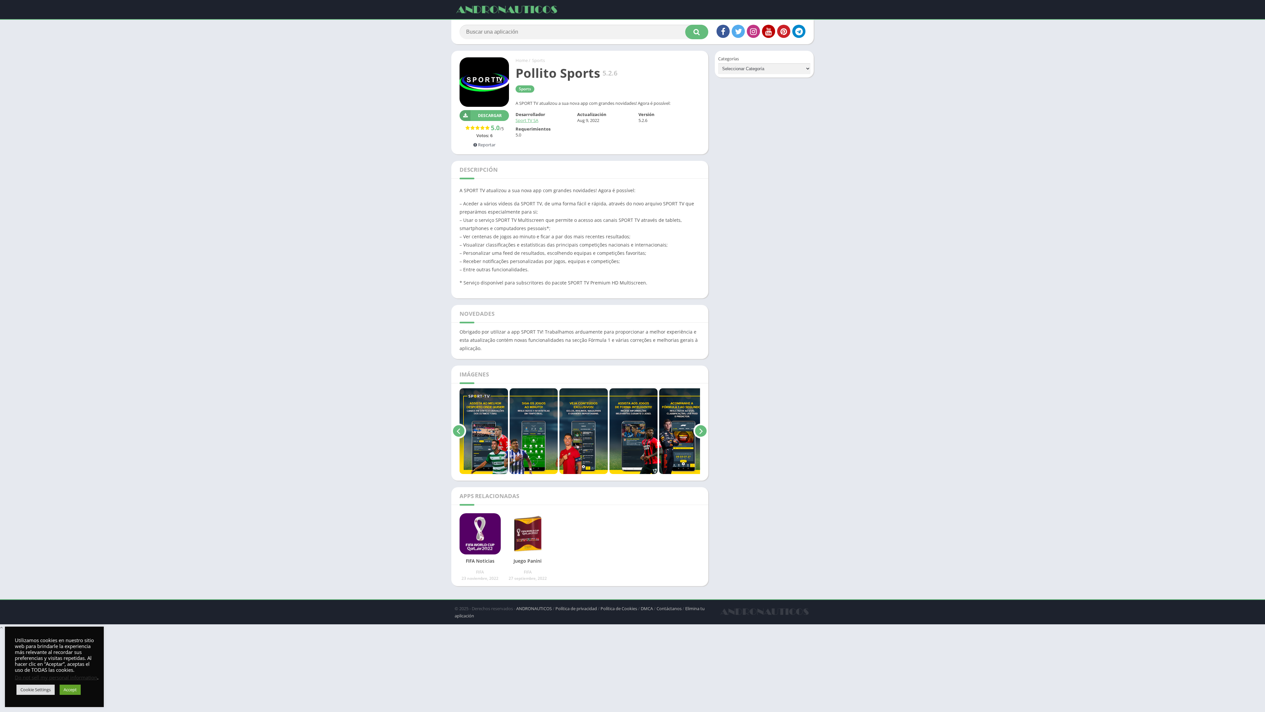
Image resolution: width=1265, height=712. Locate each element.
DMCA (647, 608)
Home (522, 60)
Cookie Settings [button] (35, 690)
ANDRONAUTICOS (534, 608)
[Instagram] (753, 31)
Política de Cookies (619, 608)
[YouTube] (768, 31)
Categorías (728, 59)
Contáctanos (669, 608)
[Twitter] (738, 31)
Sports (538, 60)
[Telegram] (798, 31)
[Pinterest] (783, 31)
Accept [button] (70, 690)
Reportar (486, 145)
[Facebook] (723, 31)
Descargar (490, 115)
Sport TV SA (527, 120)
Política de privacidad (576, 608)
